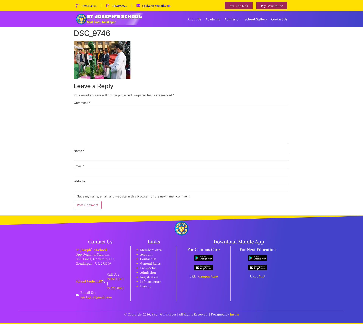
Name (79, 150)
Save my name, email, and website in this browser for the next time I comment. (133, 196)
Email (79, 166)
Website (79, 181)
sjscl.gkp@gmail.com (156, 5)
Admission (232, 19)
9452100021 (119, 5)
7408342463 (88, 5)
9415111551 (115, 279)
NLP (262, 276)
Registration (149, 277)
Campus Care (208, 276)
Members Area (151, 250)
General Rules (150, 263)
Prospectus (148, 268)
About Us (194, 19)
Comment (82, 102)
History (145, 286)
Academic (212, 19)
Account (146, 254)
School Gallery (256, 19)
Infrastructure (150, 281)
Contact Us (279, 19)
